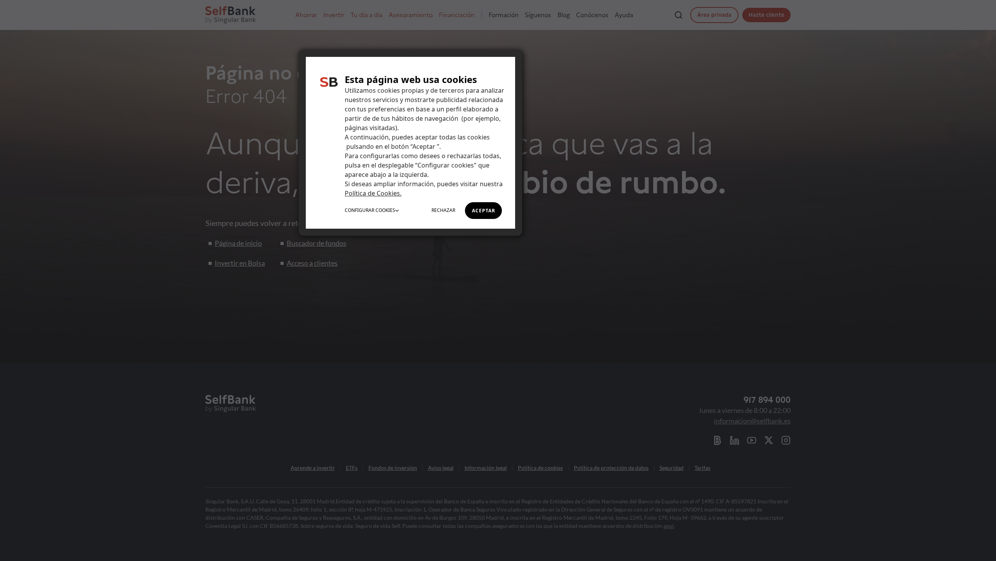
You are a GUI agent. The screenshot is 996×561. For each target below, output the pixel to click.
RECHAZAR (443, 210)
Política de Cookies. (373, 193)
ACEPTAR (483, 210)
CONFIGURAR (370, 210)
